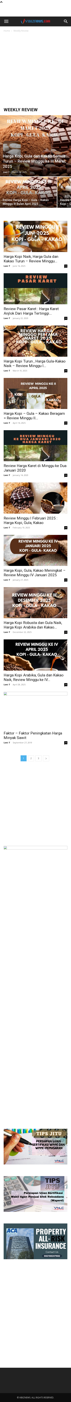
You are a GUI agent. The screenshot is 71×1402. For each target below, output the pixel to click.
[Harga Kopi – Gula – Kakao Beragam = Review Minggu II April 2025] (35, 393)
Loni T (6, 172)
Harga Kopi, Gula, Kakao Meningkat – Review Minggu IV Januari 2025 (35, 572)
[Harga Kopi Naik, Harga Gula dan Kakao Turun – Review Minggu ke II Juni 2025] (35, 236)
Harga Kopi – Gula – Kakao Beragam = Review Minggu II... (34, 415)
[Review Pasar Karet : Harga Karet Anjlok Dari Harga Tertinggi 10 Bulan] (35, 288)
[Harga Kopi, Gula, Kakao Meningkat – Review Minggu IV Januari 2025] (35, 550)
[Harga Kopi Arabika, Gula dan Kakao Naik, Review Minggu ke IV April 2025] (35, 654)
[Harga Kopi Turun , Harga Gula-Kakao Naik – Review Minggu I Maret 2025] (35, 341)
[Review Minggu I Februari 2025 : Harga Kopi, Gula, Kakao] (35, 497)
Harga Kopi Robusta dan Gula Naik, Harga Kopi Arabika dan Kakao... (33, 625)
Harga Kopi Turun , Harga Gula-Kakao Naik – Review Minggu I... (35, 363)
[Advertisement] (35, 10)
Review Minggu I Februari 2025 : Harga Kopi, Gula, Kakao (30, 520)
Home (7, 30)
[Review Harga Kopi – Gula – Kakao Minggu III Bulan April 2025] (28, 198)
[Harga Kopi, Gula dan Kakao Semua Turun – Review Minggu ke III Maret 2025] (35, 145)
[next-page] (46, 758)
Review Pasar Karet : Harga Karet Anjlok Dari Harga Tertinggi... (31, 311)
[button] (6, 21)
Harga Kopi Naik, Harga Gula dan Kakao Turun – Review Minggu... (31, 258)
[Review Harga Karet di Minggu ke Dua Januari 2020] (35, 445)
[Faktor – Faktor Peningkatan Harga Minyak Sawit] (35, 710)
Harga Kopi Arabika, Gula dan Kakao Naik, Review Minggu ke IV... (34, 677)
